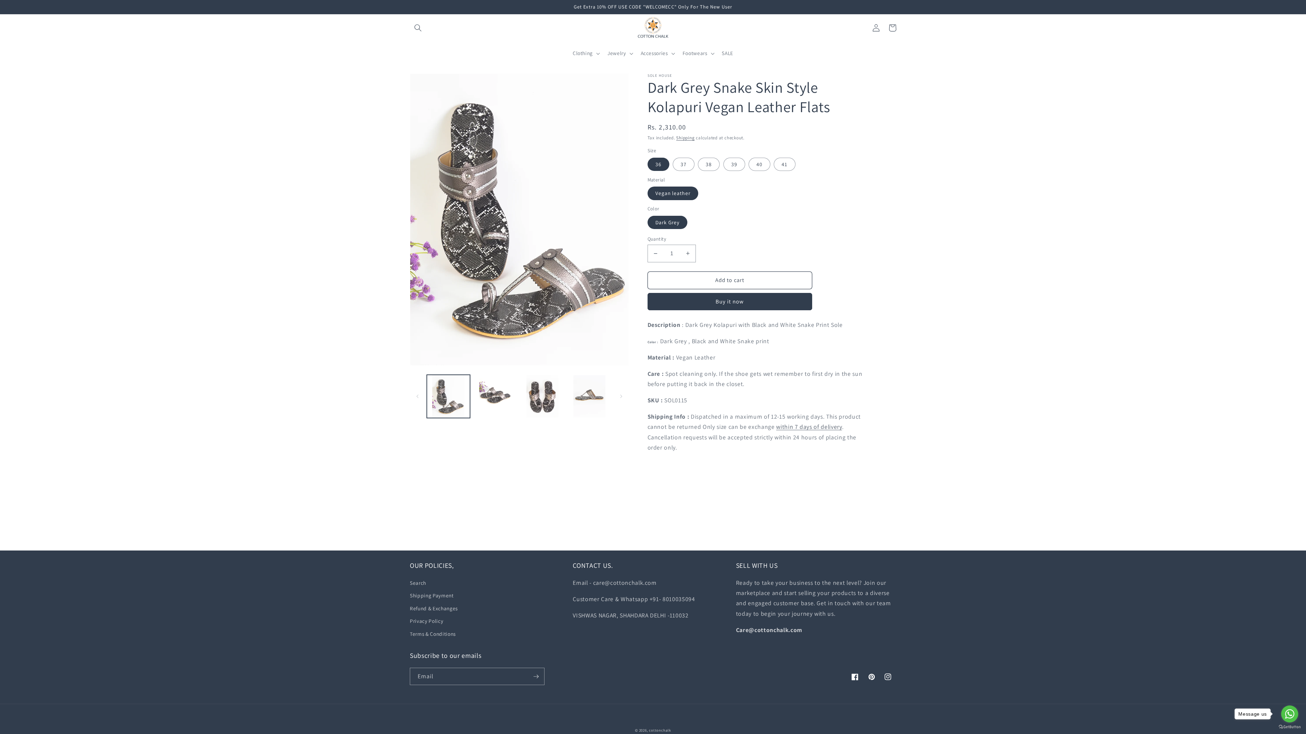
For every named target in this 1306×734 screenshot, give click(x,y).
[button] (418, 28)
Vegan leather (672, 193)
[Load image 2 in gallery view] (495, 396)
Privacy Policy (426, 620)
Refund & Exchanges (434, 608)
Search (418, 582)
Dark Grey (667, 222)
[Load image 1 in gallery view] (448, 396)
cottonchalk (660, 730)
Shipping (685, 138)
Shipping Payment (432, 595)
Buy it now (730, 301)
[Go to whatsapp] (1289, 713)
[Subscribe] (536, 676)
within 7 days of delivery (809, 427)
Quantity (657, 238)
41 (784, 164)
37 (684, 164)
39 (734, 164)
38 (709, 164)
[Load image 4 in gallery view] (589, 396)
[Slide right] (621, 396)
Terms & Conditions (433, 633)
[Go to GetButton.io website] (1290, 727)
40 (759, 164)
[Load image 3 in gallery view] (542, 396)
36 (658, 164)
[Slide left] (417, 396)
